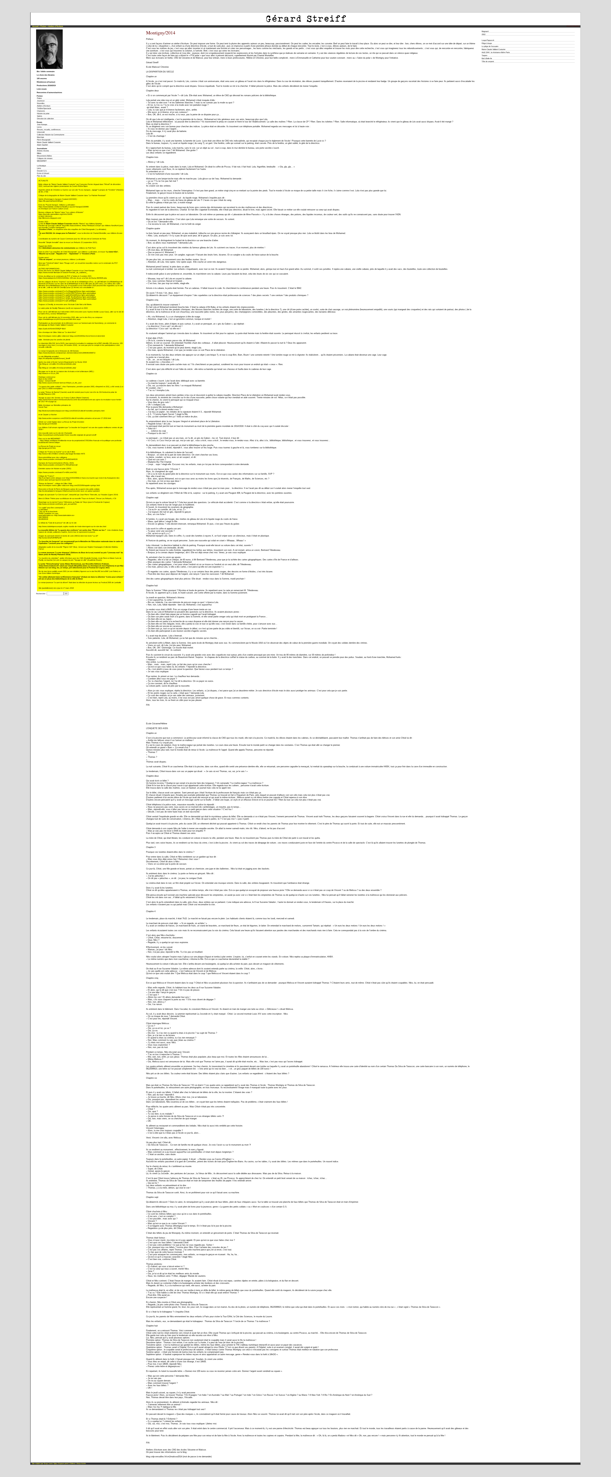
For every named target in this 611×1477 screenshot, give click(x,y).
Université (41, 132)
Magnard (485, 31)
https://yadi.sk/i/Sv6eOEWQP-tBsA (52, 329)
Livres (39, 127)
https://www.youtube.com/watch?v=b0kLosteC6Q (58, 472)
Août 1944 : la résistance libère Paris (496, 52)
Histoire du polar (43, 113)
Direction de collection (45, 119)
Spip (55, 1463)
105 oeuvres (42, 78)
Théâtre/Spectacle (44, 108)
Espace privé (63, 1463)
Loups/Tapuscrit (488, 40)
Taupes (484, 55)
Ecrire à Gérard (43, 173)
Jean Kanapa (42, 124)
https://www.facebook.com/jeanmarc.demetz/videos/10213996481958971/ (67, 353)
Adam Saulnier (42, 145)
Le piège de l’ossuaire (490, 46)
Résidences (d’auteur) (46, 82)
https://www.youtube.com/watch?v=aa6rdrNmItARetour (60, 295)
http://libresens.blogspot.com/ (50, 218)
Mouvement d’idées (44, 156)
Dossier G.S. (42, 171)
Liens (39, 168)
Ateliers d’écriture (55, 26)
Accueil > (36, 26)
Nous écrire (81, 1463)
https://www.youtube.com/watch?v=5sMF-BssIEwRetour (60, 297)
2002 (483, 34)
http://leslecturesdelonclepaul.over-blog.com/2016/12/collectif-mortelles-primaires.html (71, 411)
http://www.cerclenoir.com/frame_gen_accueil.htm (58, 504)
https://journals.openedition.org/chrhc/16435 (55, 214)
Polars (39, 98)
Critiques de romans (45, 158)
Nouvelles (41, 103)
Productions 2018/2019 (46, 85)
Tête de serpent (488, 61)
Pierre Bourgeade (43, 140)
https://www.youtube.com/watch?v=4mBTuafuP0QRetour (61, 299)
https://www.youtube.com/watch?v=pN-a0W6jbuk (57, 301)
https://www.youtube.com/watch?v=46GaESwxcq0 (58, 465)
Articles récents (43, 151)
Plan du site (41, 176)
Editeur (72, 1463)
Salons (39, 116)
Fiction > (44, 26)
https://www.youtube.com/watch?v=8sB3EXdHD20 (58, 459)
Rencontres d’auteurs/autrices (49, 92)
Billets (39, 153)
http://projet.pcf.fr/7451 (47, 448)
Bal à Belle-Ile (487, 58)
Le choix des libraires (46, 75)
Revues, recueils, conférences (49, 129)
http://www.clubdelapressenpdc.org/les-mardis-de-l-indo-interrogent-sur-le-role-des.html (72, 526)
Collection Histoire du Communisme (50, 135)
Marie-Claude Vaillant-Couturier (49, 142)
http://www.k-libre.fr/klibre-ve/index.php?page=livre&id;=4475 (62, 454)
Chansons (41, 111)
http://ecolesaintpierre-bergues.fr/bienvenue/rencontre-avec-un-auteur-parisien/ (69, 491)
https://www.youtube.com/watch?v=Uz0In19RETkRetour (60, 293)
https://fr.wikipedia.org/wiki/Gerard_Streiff (54, 358)
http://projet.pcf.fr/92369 (48, 424)
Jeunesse (41, 101)
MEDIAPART (42, 161)
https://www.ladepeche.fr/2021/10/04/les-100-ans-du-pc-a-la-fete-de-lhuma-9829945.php (73, 278)
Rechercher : (41, 594)
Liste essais (42, 89)
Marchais (40, 137)
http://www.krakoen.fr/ (48, 566)
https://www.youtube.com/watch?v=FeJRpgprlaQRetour (60, 291)
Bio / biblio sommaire (46, 71)
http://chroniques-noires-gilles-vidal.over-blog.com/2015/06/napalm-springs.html (69, 485)
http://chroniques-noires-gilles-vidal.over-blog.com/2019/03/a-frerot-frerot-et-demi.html (72, 336)
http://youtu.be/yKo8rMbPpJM (50, 538)
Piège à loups (487, 43)
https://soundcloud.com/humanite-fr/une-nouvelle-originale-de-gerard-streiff (67, 435)
